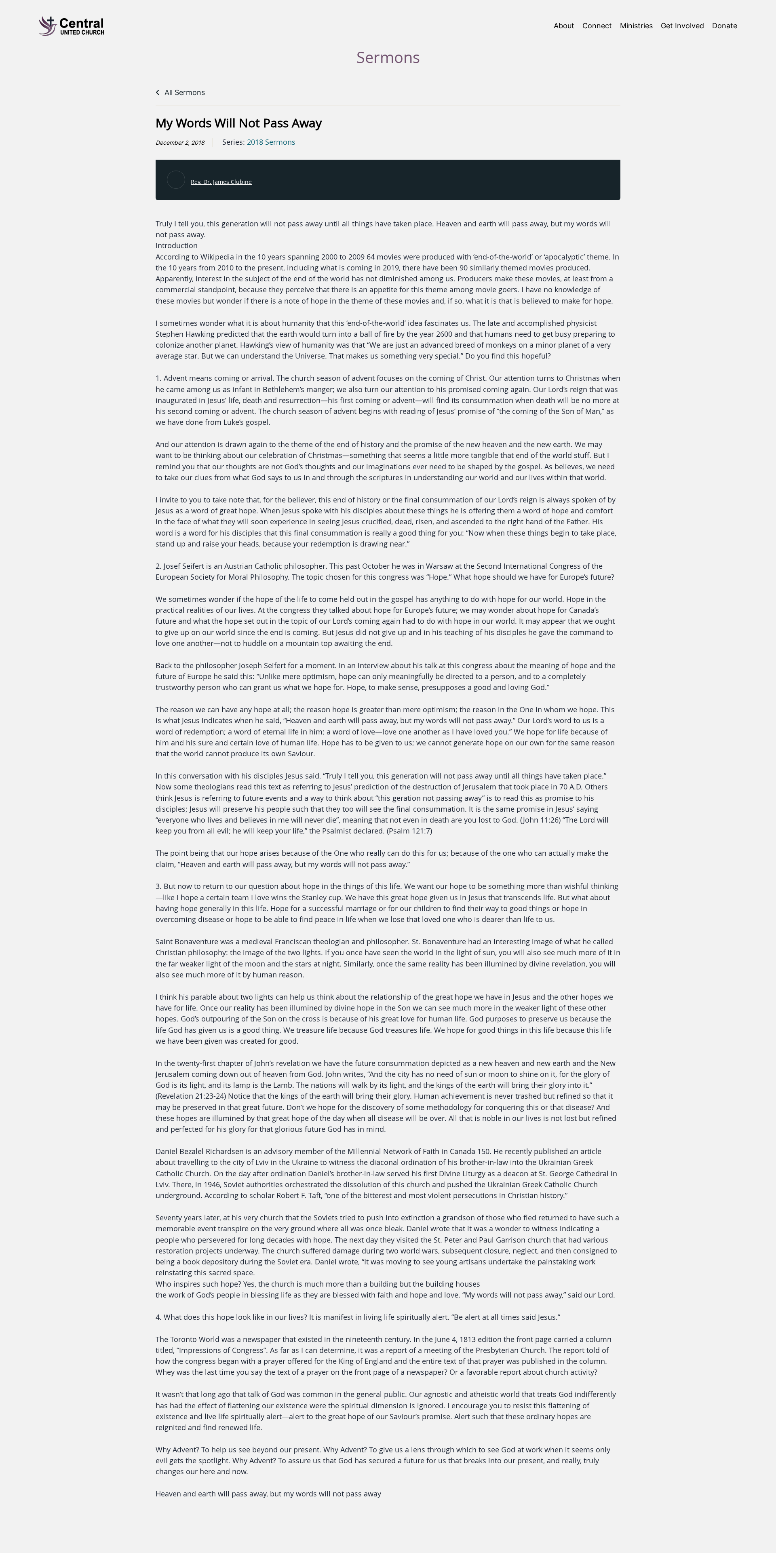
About (564, 25)
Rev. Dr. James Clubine (221, 182)
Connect (597, 25)
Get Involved (682, 25)
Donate (724, 25)
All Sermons (183, 92)
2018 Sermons (271, 142)
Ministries (636, 25)
